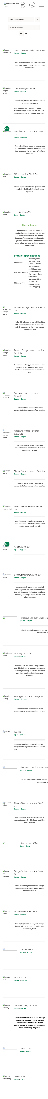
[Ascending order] (37, 19)
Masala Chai (20, 977)
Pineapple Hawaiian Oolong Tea (29, 696)
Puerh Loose (25, 1048)
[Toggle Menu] (41, 5)
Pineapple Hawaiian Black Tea (34, 618)
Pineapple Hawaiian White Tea (34, 767)
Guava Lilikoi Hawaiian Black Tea (29, 50)
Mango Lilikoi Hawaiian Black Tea (29, 471)
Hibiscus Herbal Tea (29, 843)
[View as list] (26, 33)
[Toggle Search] (32, 5)
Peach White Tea (27, 949)
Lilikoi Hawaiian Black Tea (26, 174)
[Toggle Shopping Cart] (22, 5)
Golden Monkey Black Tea (26, 1005)
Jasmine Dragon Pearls (24, 88)
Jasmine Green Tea (22, 212)
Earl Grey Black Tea (23, 653)
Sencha (17, 732)
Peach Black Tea (22, 547)
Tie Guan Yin (19, 1076)
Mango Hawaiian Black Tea (26, 911)
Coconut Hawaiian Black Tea (27, 575)
